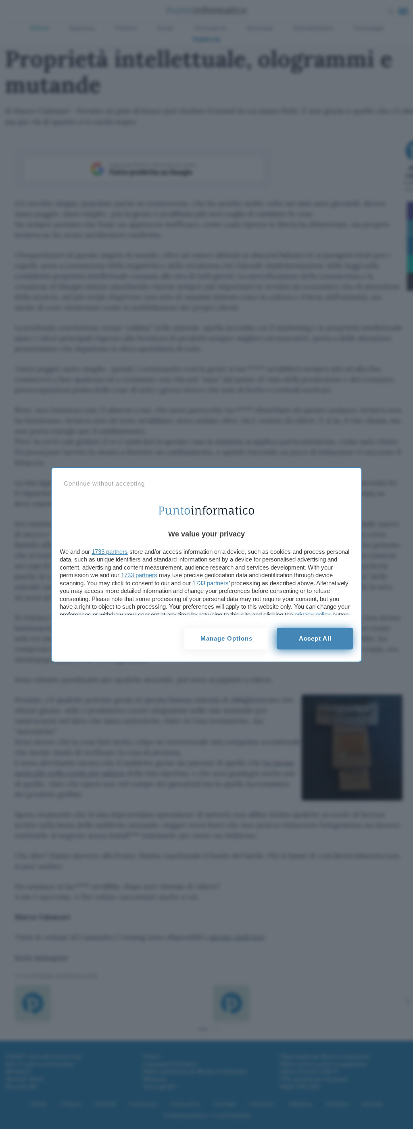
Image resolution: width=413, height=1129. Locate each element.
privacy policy (312, 614)
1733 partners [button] (110, 551)
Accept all (315, 638)
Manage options (226, 638)
